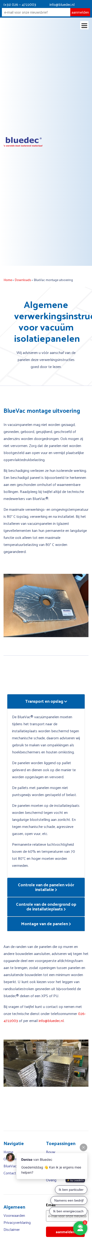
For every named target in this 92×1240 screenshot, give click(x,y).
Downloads (23, 280)
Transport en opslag (44, 701)
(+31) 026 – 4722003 (20, 4)
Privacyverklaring (17, 1222)
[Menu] (84, 25)
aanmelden (80, 12)
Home (8, 280)
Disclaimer (12, 1229)
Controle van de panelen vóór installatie (46, 887)
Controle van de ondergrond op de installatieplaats (46, 906)
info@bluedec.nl (62, 4)
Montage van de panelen (45, 923)
